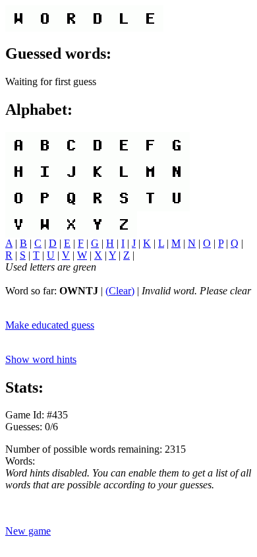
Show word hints (40, 359)
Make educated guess (49, 325)
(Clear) (119, 290)
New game (28, 531)
